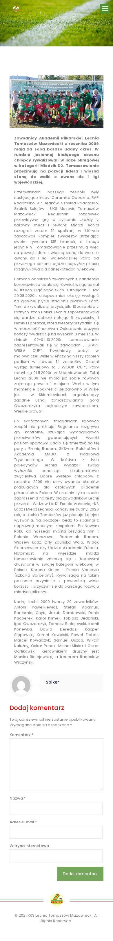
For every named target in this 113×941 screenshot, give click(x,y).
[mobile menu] (105, 9)
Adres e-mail (23, 822)
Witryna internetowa (29, 846)
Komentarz (22, 734)
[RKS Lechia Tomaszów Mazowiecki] (16, 8)
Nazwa (18, 798)
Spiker (52, 682)
